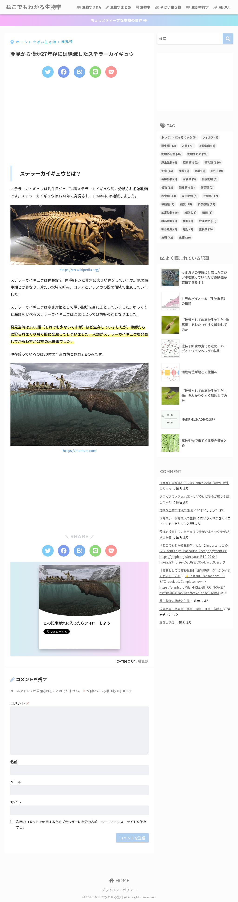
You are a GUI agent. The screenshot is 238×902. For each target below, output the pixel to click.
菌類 (188, 221)
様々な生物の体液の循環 (176, 510)
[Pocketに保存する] (111, 72)
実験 (184, 171)
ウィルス (210, 137)
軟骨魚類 (169, 229)
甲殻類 (167, 204)
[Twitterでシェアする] (48, 72)
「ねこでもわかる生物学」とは (180, 545)
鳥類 (185, 237)
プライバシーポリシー (119, 889)
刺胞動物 (207, 146)
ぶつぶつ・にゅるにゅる (179, 137)
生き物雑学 (200, 7)
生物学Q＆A (91, 7)
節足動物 (170, 212)
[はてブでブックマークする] (79, 72)
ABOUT (224, 7)
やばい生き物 (170, 7)
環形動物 (190, 196)
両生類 (168, 146)
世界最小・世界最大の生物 (177, 518)
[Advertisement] (79, 120)
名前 (14, 761)
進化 (188, 229)
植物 (167, 187)
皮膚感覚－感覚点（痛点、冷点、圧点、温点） (191, 609)
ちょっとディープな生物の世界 (117, 20)
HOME (121, 880)
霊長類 (206, 229)
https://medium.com (79, 450)
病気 (186, 204)
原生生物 (169, 162)
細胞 (190, 212)
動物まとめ (197, 154)
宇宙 (167, 171)
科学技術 (206, 204)
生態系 (210, 196)
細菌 (207, 212)
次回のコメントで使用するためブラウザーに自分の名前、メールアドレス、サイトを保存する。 (81, 824)
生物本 (144, 7)
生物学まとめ (120, 7)
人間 (188, 146)
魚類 (167, 237)
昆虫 (217, 171)
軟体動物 (207, 221)
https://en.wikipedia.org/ (80, 269)
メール (15, 782)
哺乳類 (143, 661)
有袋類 (189, 179)
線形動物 (169, 221)
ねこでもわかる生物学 (34, 7)
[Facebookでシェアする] (63, 72)
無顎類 (207, 187)
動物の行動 (171, 154)
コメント (20, 703)
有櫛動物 (169, 179)
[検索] (228, 38)
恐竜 (200, 171)
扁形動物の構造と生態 (174, 601)
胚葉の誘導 (167, 622)
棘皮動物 (210, 179)
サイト (15, 802)
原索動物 (191, 162)
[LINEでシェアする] (95, 72)
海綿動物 (187, 187)
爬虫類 (168, 196)
